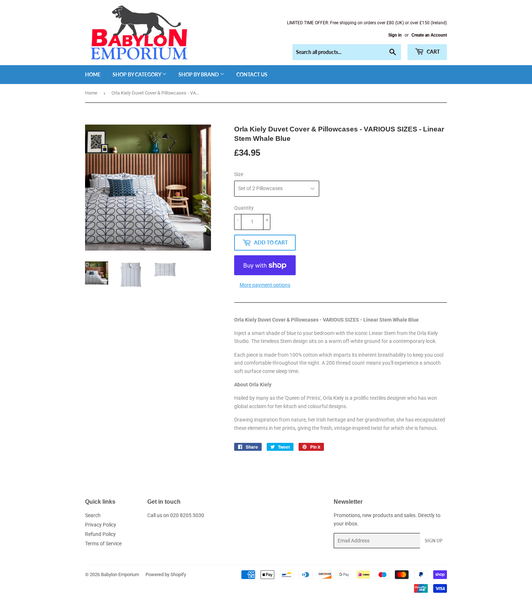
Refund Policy (100, 534)
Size (238, 174)
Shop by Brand (199, 74)
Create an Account (429, 35)
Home (93, 74)
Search (93, 515)
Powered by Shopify (165, 574)
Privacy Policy (100, 525)
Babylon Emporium (120, 574)
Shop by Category (137, 74)
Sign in (395, 35)
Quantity (244, 208)
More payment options (265, 285)
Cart (433, 52)
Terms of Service (103, 543)
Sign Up (433, 541)
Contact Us (251, 74)
